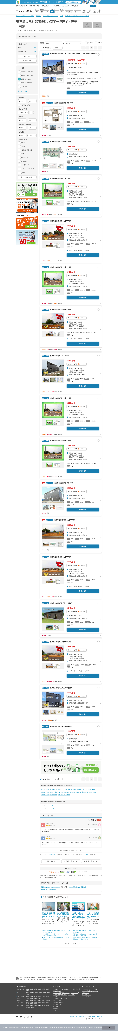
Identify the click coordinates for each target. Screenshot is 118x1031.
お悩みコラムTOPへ (71, 943)
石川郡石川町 (84, 792)
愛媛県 (31, 1003)
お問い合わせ (85, 993)
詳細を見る (83, 92)
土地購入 (55, 997)
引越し (55, 1010)
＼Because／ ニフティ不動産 (89, 989)
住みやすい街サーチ (58, 1002)
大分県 (43, 1005)
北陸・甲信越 (20, 996)
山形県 (47, 989)
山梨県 (31, 996)
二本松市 (64, 789)
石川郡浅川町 (92, 792)
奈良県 (43, 1000)
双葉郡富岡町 (53, 795)
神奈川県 (32, 992)
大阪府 (27, 1000)
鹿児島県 (28, 1007)
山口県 (43, 1002)
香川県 (27, 1003)
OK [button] (109, 1027)
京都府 (35, 1000)
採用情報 (99, 1016)
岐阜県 (31, 998)
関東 (18, 992)
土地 (79, 887)
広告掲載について (86, 995)
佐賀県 (31, 1005)
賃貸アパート (68, 989)
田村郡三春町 (45, 795)
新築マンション (45, 887)
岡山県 (31, 1002)
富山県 (39, 996)
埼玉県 (36, 992)
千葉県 (40, 992)
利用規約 (92, 1016)
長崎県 (35, 1005)
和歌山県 (48, 1000)
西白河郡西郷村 (65, 792)
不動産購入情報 (57, 991)
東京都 (27, 992)
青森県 (31, 989)
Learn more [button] (98, 1027)
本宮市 (85, 789)
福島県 (27, 990)
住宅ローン (56, 1006)
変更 (35, 47)
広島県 (27, 1002)
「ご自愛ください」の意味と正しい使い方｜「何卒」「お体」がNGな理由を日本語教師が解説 (78, 916)
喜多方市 (54, 789)
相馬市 (59, 789)
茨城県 (44, 992)
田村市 (70, 789)
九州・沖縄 (20, 1005)
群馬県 (27, 994)
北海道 (27, 989)
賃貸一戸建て (76, 989)
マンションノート (50, 854)
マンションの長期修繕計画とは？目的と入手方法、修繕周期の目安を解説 (93, 915)
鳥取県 (35, 1002)
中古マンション (55, 887)
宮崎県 (47, 1005)
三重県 (39, 998)
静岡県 (35, 998)
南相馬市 (75, 789)
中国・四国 (20, 1002)
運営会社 (72, 1016)
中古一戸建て (73, 887)
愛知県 (27, 998)
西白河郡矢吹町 (74, 792)
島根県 (39, 1002)
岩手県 (35, 989)
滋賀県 (39, 1000)
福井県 (47, 996)
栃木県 (48, 992)
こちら (86, 854)
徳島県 (47, 1002)
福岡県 (27, 1005)
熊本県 (39, 1005)
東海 (18, 998)
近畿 (18, 1000)
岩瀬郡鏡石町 (45, 792)
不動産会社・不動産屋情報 (49, 889)
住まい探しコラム (57, 1004)
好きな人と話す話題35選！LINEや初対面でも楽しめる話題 (63, 914)
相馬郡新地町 (62, 795)
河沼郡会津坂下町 (55, 792)
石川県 (43, 996)
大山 (53, 805)
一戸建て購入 (56, 995)
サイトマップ (85, 997)
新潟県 (27, 996)
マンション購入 (57, 993)
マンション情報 (57, 1000)
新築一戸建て (64, 995)
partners (37, 1027)
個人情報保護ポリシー (82, 1016)
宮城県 (39, 989)
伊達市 (80, 789)
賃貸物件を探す (22, 91)
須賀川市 (48, 789)
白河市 (43, 789)
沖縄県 (32, 1007)
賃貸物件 (83, 887)
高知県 (35, 1003)
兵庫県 (31, 1000)
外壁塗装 (55, 1008)
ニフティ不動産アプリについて (90, 991)
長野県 (35, 996)
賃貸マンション (60, 989)
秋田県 (43, 989)
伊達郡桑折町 (91, 789)
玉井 (53, 809)
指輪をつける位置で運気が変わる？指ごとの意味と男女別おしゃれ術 (48, 915)
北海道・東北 (20, 989)
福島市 (68, 795)
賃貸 (54, 989)
